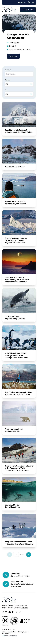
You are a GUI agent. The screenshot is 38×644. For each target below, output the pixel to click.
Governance (6, 634)
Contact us (24, 607)
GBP (22, 2)
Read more (13, 56)
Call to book (29, 9)
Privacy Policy (22, 632)
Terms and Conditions (9, 632)
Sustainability (16, 49)
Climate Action (26, 49)
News (17, 42)
